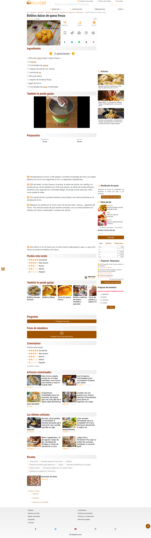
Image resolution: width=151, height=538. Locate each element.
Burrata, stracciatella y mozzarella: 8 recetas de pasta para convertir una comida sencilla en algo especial (44, 424)
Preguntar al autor (63, 321)
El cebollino (104, 300)
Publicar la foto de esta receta (62, 336)
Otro (120, 9)
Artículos (77, 9)
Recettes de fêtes (49, 477)
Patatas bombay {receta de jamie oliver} (115, 208)
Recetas (55, 9)
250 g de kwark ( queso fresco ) (45, 58)
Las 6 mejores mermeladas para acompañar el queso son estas (86, 379)
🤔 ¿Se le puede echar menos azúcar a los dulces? (110, 265)
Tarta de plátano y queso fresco (94, 299)
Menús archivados (107, 227)
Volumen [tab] (108, 243)
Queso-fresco (35, 468)
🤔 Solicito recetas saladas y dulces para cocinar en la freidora (110, 270)
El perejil (103, 297)
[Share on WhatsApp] (79, 42)
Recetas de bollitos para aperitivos (42, 465)
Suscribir (111, 237)
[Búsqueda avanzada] (115, 4)
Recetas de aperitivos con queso (79, 465)
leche (45, 87)
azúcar (45, 65)
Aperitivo (36, 494)
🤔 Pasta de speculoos (105, 275)
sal (40, 72)
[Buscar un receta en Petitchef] (112, 4)
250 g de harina (35, 76)
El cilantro (104, 303)
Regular (41, 272)
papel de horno (35, 83)
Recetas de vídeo (33, 513)
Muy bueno (43, 263)
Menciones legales (84, 519)
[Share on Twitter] (86, 42)
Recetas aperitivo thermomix (52, 461)
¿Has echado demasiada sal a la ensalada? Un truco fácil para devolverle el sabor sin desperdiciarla (78, 424)
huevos (33, 62)
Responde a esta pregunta (105, 267)
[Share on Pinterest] (94, 42)
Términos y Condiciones (86, 516)
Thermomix (34, 461)
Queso (61, 465)
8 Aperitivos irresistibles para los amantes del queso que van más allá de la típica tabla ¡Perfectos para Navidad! (44, 398)
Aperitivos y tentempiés (40, 502)
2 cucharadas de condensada (43, 87)
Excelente (42, 260)
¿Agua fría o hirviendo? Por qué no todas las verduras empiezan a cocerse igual (86, 441)
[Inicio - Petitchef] (28, 12)
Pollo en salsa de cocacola (112, 215)
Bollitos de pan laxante (33, 298)
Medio (41, 269)
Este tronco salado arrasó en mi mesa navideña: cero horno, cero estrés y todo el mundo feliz (51, 380)
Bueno (41, 266)
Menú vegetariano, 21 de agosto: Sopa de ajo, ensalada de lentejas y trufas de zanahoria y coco (51, 441)
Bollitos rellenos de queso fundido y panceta (80, 300)
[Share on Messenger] (72, 42)
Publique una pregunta (111, 282)
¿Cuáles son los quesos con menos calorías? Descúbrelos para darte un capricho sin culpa (86, 397)
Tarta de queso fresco (64, 298)
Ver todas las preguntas (116, 279)
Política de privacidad (85, 513)
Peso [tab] (101, 243)
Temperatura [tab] (118, 243)
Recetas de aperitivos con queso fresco (57, 468)
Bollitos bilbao (48, 297)
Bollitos (69, 461)
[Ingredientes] (3, 269)
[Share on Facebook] (65, 42)
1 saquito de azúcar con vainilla (41, 69)
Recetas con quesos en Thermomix (43, 471)
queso (39, 58)
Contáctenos (82, 510)
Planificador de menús (110, 197)
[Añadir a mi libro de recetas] (65, 33)
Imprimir (119, 227)
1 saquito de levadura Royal (40, 80)
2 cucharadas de (38, 65)
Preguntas (99, 9)
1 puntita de (35, 72)
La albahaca (105, 294)
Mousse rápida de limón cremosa (115, 222)
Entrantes (36, 498)
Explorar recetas (33, 491)
